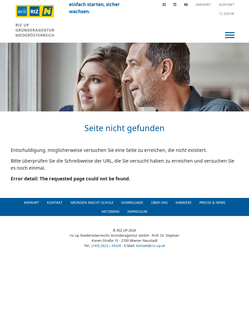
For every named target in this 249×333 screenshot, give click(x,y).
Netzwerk (111, 211)
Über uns (159, 202)
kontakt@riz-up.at (150, 245)
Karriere (184, 202)
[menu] (229, 36)
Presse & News (212, 202)
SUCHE (228, 13)
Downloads (132, 202)
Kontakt (226, 4)
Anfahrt (203, 4)
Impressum (137, 211)
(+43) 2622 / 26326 (106, 245)
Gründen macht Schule (92, 202)
